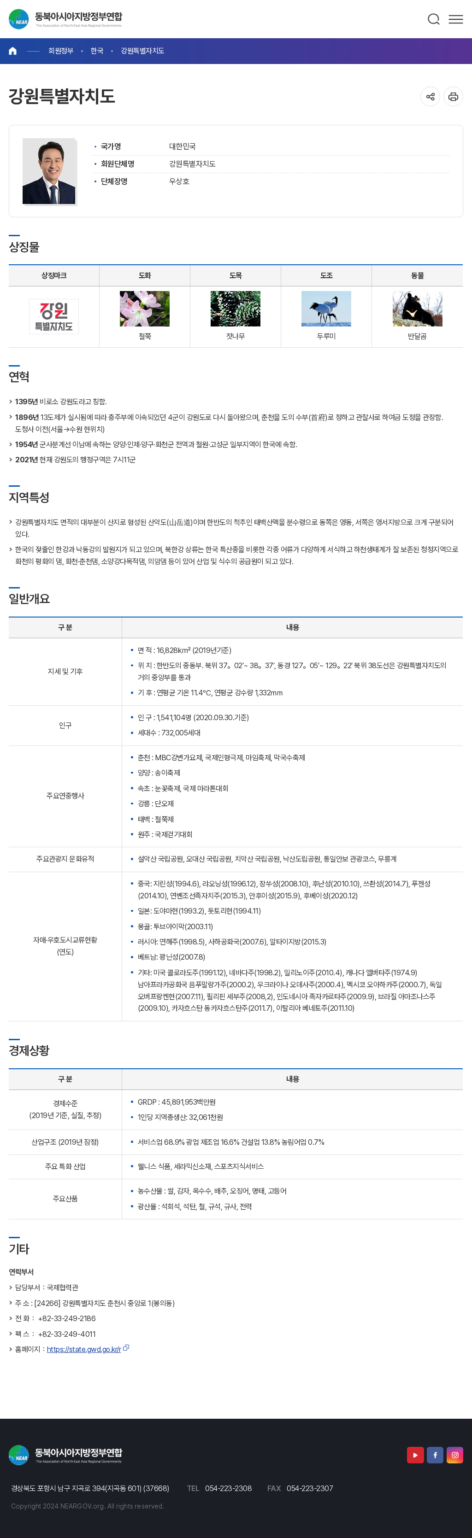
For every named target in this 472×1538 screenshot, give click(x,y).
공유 (430, 96)
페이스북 (435, 1455)
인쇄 (453, 96)
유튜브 (415, 1455)
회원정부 (60, 51)
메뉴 (455, 19)
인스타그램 (455, 1455)
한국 (97, 51)
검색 (434, 19)
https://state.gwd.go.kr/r (84, 1349)
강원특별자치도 (143, 51)
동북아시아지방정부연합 (66, 19)
